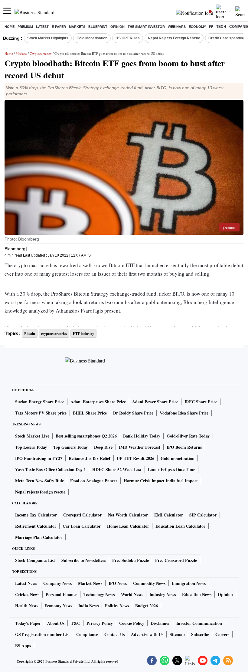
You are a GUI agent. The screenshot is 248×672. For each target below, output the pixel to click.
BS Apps (23, 645)
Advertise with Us (147, 634)
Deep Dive (103, 447)
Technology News (99, 594)
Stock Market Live (32, 436)
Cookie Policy (131, 623)
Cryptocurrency (41, 53)
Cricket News (27, 594)
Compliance (87, 634)
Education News (196, 594)
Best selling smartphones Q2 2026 (86, 436)
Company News (57, 583)
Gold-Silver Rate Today (188, 436)
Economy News (58, 605)
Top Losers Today (31, 447)
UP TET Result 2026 (135, 458)
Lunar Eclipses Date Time (171, 469)
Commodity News (149, 583)
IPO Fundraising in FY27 (38, 458)
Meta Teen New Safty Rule (39, 480)
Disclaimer (160, 623)
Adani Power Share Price (155, 401)
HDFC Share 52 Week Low (117, 469)
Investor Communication (199, 623)
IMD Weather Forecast (139, 447)
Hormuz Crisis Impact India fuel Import (161, 480)
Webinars (177, 26)
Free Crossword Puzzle (176, 560)
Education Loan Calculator (180, 526)
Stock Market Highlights (47, 38)
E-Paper (59, 26)
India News (88, 605)
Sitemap (177, 634)
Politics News (117, 605)
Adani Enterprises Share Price (98, 401)
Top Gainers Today (70, 447)
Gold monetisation (177, 458)
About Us (55, 623)
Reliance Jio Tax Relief (89, 458)
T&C (75, 623)
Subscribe (200, 634)
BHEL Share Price (90, 413)
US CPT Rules (128, 38)
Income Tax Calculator (36, 515)
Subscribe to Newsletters (83, 560)
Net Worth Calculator (128, 515)
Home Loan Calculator (128, 526)
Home (10, 26)
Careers (222, 634)
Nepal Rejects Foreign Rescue (174, 38)
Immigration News (189, 583)
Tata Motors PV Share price (41, 413)
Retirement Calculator (35, 526)
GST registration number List (42, 634)
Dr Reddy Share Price (133, 413)
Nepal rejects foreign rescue (40, 492)
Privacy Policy (99, 623)
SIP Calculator (203, 515)
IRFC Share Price (200, 401)
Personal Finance (61, 594)
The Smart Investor (146, 26)
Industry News (162, 594)
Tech (221, 27)
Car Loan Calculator (82, 526)
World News (132, 594)
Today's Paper (28, 623)
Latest (42, 26)
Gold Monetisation (92, 38)
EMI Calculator (168, 515)
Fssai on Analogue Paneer (93, 480)
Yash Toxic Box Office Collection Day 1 (50, 469)
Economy (197, 26)
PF (211, 26)
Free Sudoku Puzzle (130, 560)
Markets (77, 26)
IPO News (118, 583)
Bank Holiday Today (141, 436)
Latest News (26, 583)
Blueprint (97, 26)
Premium (25, 26)
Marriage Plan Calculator (38, 537)
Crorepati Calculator (82, 515)
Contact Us (114, 634)
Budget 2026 (146, 605)
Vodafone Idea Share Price (184, 413)
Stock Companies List (35, 560)
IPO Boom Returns (184, 447)
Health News (26, 605)
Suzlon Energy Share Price (39, 401)
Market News (90, 583)
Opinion (117, 26)
